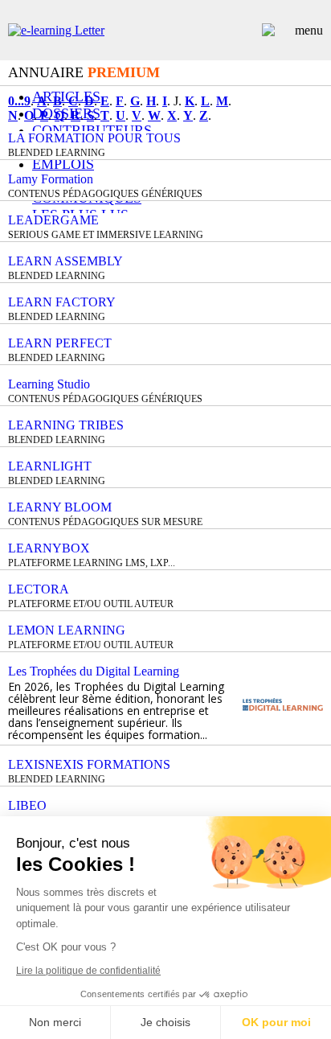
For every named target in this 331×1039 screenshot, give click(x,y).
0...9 (19, 101)
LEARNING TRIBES (66, 425)
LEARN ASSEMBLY (65, 261)
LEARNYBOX (49, 548)
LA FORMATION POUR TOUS (94, 138)
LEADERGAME (53, 220)
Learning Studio (49, 384)
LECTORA (38, 589)
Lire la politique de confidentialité (88, 970)
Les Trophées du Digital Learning (93, 671)
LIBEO (27, 805)
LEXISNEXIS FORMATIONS (89, 764)
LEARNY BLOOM (60, 507)
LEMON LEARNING (66, 630)
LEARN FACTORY (62, 302)
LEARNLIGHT (50, 466)
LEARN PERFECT (60, 343)
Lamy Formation (50, 179)
